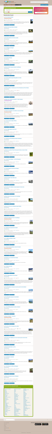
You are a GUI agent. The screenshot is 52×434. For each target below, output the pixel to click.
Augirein (6, 396)
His (14, 392)
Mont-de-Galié (16, 414)
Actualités (5, 426)
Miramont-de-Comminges (17, 413)
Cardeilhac (6, 403)
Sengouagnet (25, 410)
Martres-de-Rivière (16, 410)
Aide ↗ (14, 4)
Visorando (5, 6)
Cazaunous (6, 407)
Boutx (5, 400)
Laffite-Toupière (16, 398)
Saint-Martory (25, 404)
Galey (14, 389)
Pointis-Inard (25, 393)
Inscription (42, 4)
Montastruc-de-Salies (16, 415)
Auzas (5, 397)
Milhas (15, 412)
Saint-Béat (24, 399)
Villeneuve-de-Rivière (25, 415)
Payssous (24, 392)
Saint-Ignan (24, 401)
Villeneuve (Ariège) (25, 414)
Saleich (24, 406)
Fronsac (6, 414)
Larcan (15, 400)
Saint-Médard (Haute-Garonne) (27, 405)
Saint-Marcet (24, 403)
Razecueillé (24, 395)
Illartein (15, 393)
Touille (24, 412)
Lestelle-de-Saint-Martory (17, 403)
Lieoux (15, 405)
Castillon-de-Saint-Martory (8, 406)
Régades (24, 396)
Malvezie (15, 407)
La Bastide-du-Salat (16, 395)
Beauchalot (6, 398)
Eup (5, 412)
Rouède (24, 398)
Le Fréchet (15, 402)
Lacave (15, 397)
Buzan (5, 402)
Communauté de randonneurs (7, 430)
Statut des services (23, 432)
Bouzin (6, 401)
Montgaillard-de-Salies (26, 389)
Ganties (15, 390)
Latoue (15, 401)
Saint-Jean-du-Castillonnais (26, 402)
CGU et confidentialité (6, 422)
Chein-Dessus (6, 409)
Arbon (5, 390)
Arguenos (6, 392)
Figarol (6, 413)
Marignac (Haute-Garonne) (17, 409)
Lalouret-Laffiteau (16, 399)
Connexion (46, 4)
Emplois (5, 425)
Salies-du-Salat (25, 407)
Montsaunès (24, 390)
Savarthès (24, 409)
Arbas (5, 389)
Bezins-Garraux (7, 399)
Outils (5, 4)
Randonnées (9, 4)
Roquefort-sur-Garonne (26, 397)
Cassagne (6, 404)
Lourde (15, 406)
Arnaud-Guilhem (7, 393)
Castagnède (6, 405)
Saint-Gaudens (25, 400)
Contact (5, 429)
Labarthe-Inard (16, 396)
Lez (14, 404)
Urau (24, 413)
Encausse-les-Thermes (7, 410)
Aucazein (6, 395)
